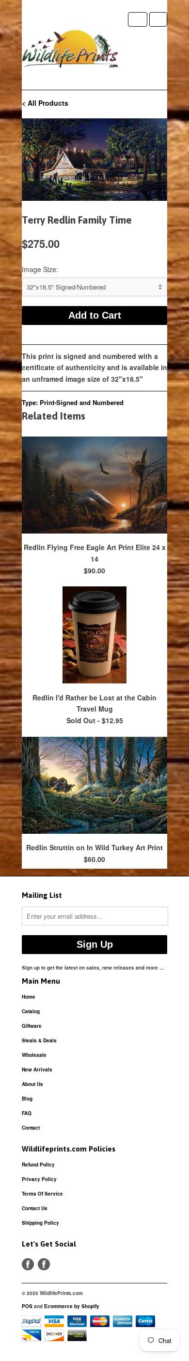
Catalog (31, 1011)
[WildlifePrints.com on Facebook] (44, 1264)
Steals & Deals (39, 1040)
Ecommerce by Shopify (71, 1306)
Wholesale (34, 1055)
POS (27, 1306)
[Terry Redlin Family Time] (94, 159)
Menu (137, 19)
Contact (31, 1127)
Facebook (28, 1264)
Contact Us (34, 1208)
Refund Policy (38, 1164)
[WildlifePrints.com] (70, 50)
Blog (27, 1098)
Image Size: (40, 269)
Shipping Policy (40, 1222)
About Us (32, 1084)
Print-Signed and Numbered (82, 402)
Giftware (32, 1025)
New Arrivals (37, 1069)
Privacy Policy (39, 1179)
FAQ (27, 1113)
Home (28, 996)
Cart (158, 19)
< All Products (45, 103)
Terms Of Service (42, 1193)
